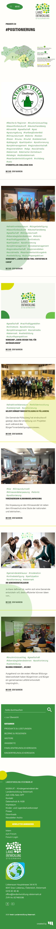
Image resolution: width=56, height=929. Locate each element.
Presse (9, 811)
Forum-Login (12, 836)
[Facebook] (7, 904)
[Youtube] (12, 904)
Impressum (11, 804)
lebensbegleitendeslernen (20, 236)
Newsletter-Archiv (14, 817)
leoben (39, 135)
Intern (8, 830)
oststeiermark (40, 138)
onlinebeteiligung (16, 576)
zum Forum (11, 833)
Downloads (11, 814)
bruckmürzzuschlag (38, 122)
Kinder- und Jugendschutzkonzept (22, 807)
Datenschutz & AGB (15, 801)
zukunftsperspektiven (33, 255)
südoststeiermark (27, 155)
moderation (35, 572)
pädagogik (13, 142)
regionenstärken (15, 148)
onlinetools (34, 239)
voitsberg (39, 158)
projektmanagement (17, 145)
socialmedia (38, 148)
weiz (10, 161)
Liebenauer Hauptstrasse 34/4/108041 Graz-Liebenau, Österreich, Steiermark (26, 886)
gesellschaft (24, 129)
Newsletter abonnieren (23, 824)
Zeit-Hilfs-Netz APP (15, 794)
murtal (28, 138)
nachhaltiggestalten (17, 239)
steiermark (12, 151)
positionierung (42, 142)
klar (9, 488)
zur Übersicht (12, 717)
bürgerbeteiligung (39, 226)
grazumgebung (15, 132)
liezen (10, 138)
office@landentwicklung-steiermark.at (23, 894)
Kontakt (9, 798)
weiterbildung (14, 255)
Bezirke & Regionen (17, 122)
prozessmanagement (39, 245)
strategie (12, 155)
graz (35, 129)
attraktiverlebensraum (18, 226)
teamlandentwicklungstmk (20, 158)
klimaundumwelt (15, 135)
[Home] (13, 851)
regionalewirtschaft (38, 145)
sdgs (28, 148)
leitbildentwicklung (40, 404)
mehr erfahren (14, 171)
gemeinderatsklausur (17, 572)
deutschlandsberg (37, 125)
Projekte (10, 23)
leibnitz (29, 135)
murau (19, 138)
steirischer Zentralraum (31, 151)
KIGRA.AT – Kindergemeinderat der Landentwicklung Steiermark (22, 790)
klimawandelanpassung (19, 492)
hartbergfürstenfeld (33, 132)
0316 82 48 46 (12, 890)
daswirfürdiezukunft (17, 125)
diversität (12, 129)
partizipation (26, 142)
